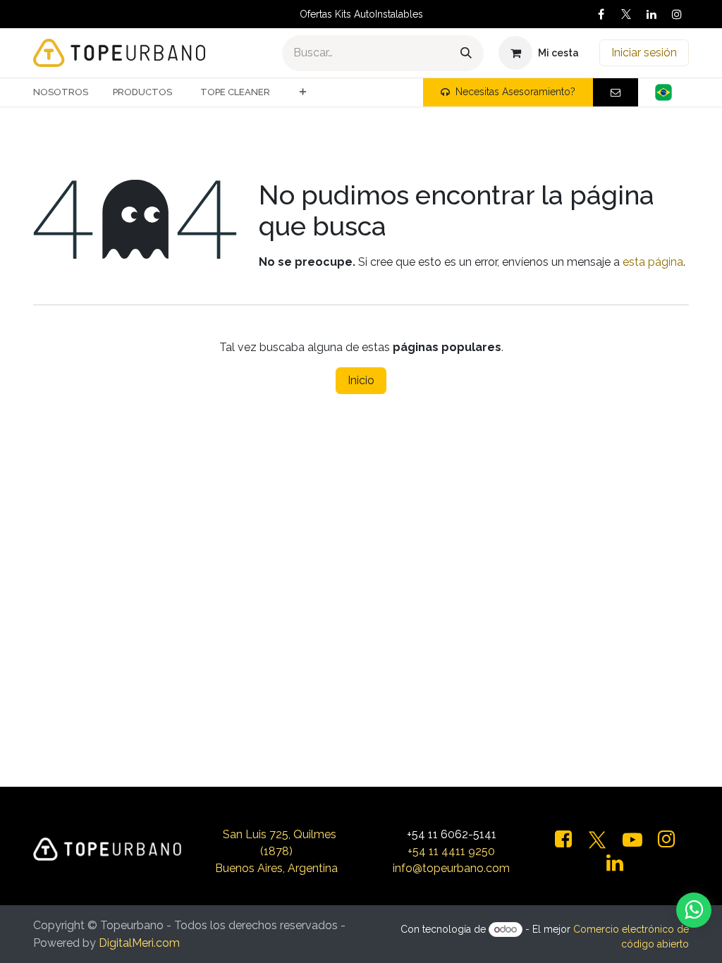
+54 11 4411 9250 (451, 851)
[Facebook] (600, 14)
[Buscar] (466, 53)
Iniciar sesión (644, 52)
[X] (626, 14)
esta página (653, 262)
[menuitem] (66, 92)
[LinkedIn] (651, 14)
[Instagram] (677, 14)
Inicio (361, 380)
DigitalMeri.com (139, 943)
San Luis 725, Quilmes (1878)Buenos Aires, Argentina (276, 851)
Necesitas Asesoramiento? (515, 91)
